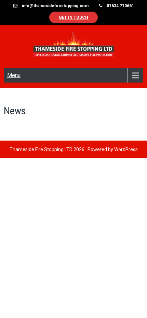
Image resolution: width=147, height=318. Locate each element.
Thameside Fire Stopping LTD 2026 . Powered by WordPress (74, 149)
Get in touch (73, 17)
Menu (14, 75)
